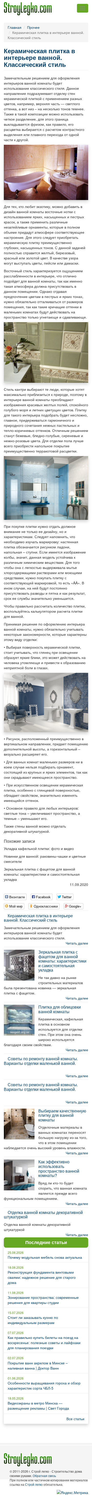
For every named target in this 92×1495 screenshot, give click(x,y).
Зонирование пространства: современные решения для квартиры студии (43, 1300)
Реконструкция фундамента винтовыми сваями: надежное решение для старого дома (42, 1277)
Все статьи (75, 1418)
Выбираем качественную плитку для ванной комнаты (62, 1115)
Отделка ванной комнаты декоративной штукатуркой (43, 1214)
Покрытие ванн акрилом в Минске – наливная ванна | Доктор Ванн (38, 1365)
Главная (14, 27)
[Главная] (27, 8)
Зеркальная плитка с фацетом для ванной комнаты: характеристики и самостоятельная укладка (62, 961)
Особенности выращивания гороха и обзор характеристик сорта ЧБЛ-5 (44, 1385)
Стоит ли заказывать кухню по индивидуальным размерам (33, 1320)
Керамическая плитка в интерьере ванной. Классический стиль (38, 918)
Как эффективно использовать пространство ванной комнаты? (58, 1168)
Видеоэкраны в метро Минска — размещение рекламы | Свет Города (38, 1405)
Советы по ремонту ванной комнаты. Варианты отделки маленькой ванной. (41, 1061)
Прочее (33, 27)
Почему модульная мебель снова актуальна (45, 1257)
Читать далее (77, 943)
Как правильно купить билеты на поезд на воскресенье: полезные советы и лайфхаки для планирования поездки (44, 1342)
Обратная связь (44, 1475)
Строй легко (34, 1484)
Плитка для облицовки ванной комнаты (59, 1009)
